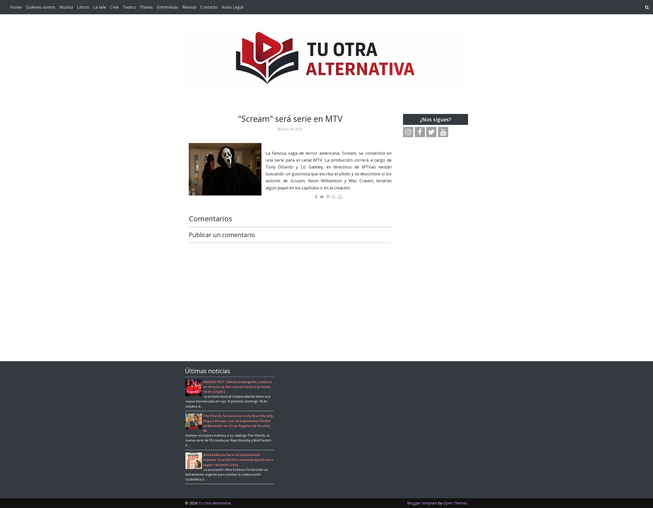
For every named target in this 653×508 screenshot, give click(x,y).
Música (66, 7)
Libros (83, 7)
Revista (189, 7)
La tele (99, 7)
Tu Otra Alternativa (214, 503)
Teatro (129, 7)
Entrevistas (167, 7)
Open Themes (455, 503)
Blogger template (422, 503)
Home (16, 7)
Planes (146, 7)
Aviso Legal (232, 7)
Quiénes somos (40, 7)
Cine (114, 7)
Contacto (209, 7)
